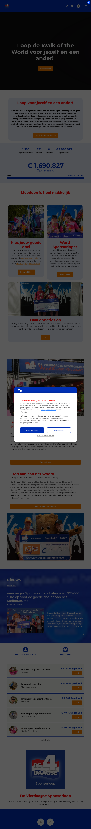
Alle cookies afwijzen (45, 435)
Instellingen (58, 430)
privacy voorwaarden (48, 410)
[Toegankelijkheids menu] (88, 2)
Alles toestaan (32, 430)
